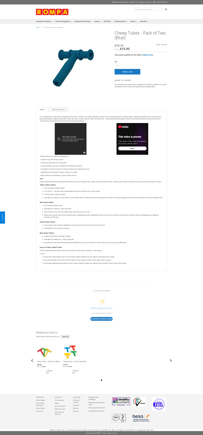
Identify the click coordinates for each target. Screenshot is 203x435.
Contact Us (58, 397)
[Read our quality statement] (119, 422)
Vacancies (39, 411)
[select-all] (65, 336)
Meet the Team (60, 409)
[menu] (101, 21)
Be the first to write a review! (101, 319)
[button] (160, 2)
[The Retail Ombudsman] (139, 406)
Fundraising (40, 408)
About (57, 403)
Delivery (76, 408)
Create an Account (144, 2)
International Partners (59, 413)
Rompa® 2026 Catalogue (93, 398)
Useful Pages (40, 400)
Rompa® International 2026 (96, 403)
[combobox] (148, 9)
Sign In (132, 2)
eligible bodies (148, 55)
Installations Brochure (96, 411)
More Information (58, 110)
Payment (76, 405)
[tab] (42, 109)
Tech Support (59, 400)
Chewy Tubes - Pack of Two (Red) (74, 361)
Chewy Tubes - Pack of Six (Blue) (48, 361)
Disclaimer (77, 397)
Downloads (40, 397)
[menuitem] (44, 21)
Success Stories (60, 406)
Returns (76, 411)
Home (38, 27)
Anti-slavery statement (40, 404)
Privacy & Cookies (76, 401)
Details (42, 110)
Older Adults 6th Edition (97, 408)
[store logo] (52, 11)
